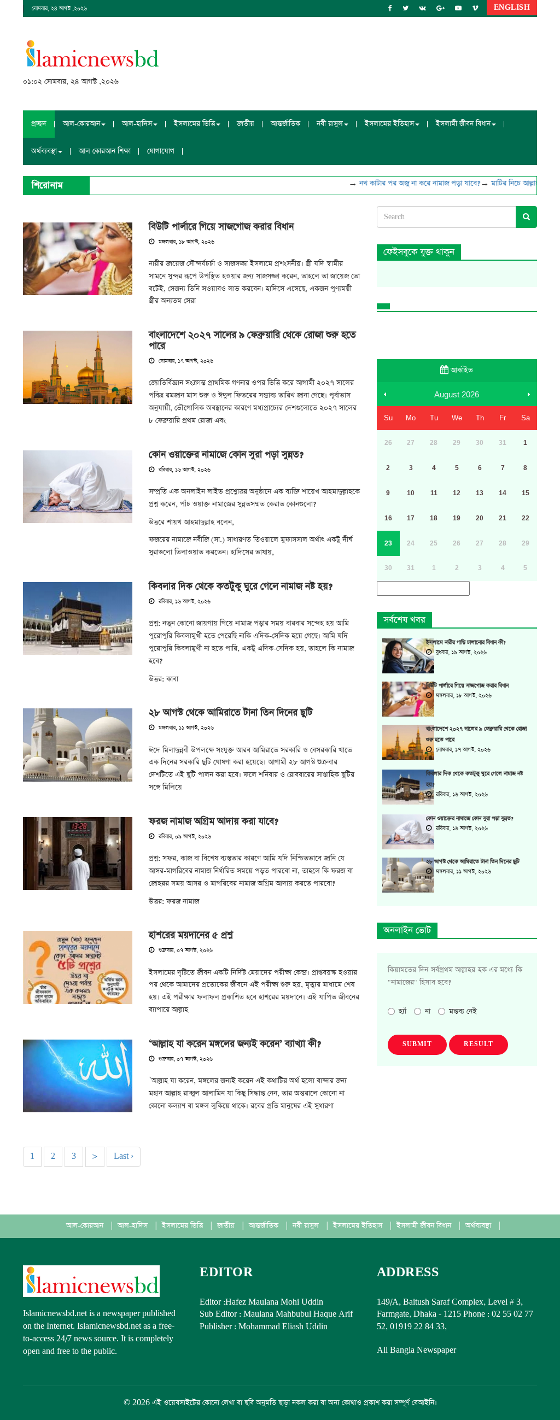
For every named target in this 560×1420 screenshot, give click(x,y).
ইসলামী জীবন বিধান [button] (463, 124)
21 (502, 518)
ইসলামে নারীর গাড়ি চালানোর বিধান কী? (465, 643)
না (427, 1011)
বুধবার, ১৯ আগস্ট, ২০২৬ (460, 652)
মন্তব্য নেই (463, 1011)
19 (456, 518)
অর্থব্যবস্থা (479, 1226)
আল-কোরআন (86, 1226)
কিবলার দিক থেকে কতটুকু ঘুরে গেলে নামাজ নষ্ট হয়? (240, 586)
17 (411, 518)
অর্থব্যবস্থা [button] (44, 151)
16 (388, 518)
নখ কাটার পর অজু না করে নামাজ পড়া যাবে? (408, 183)
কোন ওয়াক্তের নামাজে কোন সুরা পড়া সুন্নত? (226, 454)
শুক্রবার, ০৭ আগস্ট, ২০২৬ (185, 950)
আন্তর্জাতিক (285, 124)
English (512, 7)
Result (478, 1044)
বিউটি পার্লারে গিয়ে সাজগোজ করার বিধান (221, 226)
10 (411, 493)
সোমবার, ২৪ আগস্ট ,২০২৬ (59, 9)
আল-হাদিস (134, 1226)
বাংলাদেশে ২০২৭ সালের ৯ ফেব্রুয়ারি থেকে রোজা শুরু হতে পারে (252, 340)
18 (434, 518)
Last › (123, 1156)
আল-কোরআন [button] (81, 124)
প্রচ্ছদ (38, 124)
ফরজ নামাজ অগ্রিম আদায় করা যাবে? (213, 821)
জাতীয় (245, 124)
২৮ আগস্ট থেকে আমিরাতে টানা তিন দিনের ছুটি (231, 712)
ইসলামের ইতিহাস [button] (389, 124)
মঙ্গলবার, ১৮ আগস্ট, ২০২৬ (185, 242)
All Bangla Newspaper (416, 1350)
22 (525, 518)
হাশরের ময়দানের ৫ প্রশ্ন (191, 935)
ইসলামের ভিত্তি (183, 1226)
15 (525, 493)
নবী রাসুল (307, 1226)
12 (456, 493)
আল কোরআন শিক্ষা (105, 151)
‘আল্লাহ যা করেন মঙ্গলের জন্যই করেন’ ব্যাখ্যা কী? (235, 1043)
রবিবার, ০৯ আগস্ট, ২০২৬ (184, 837)
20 (479, 518)
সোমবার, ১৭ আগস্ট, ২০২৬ (185, 361)
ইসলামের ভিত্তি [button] (194, 124)
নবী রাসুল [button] (330, 124)
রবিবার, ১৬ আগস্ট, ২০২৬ (184, 470)
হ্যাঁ (402, 1011)
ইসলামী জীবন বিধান (424, 1226)
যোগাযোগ (160, 151)
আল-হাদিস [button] (137, 124)
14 (502, 493)
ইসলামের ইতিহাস (358, 1226)
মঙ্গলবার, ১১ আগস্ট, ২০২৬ (185, 728)
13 (479, 493)
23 (388, 543)
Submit (417, 1044)
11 (434, 493)
